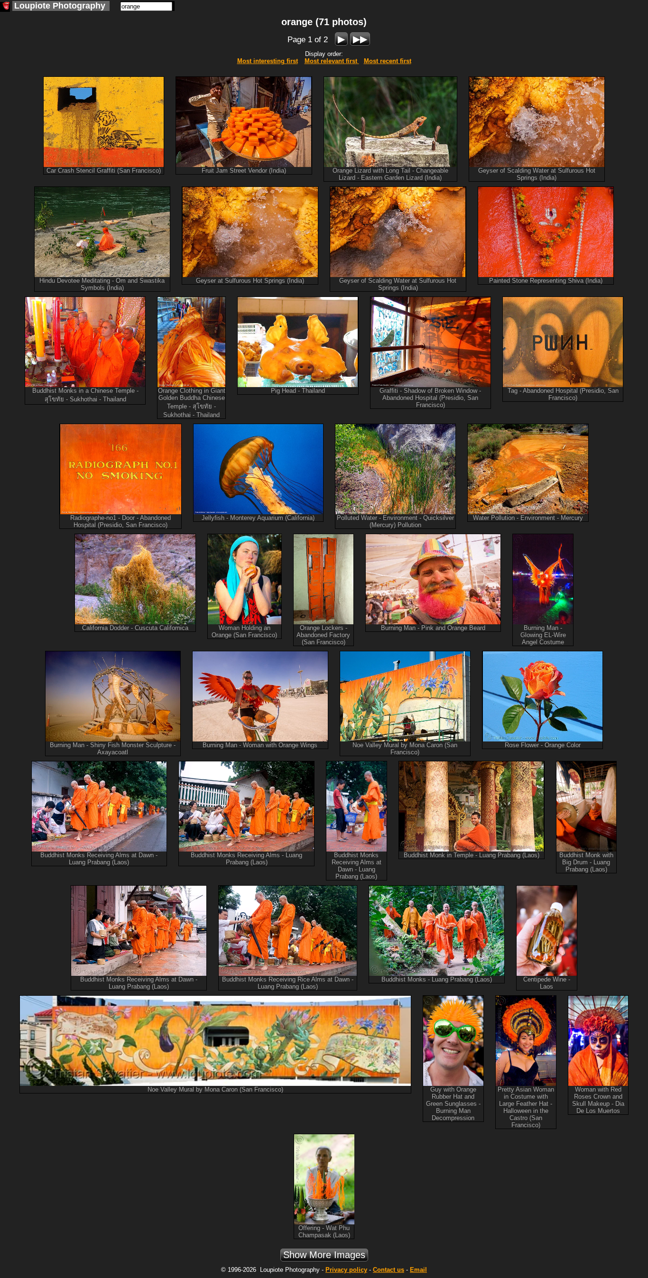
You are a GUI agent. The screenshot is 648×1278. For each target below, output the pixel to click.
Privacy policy (346, 1269)
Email (418, 1269)
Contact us (388, 1269)
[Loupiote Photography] (5, 7)
